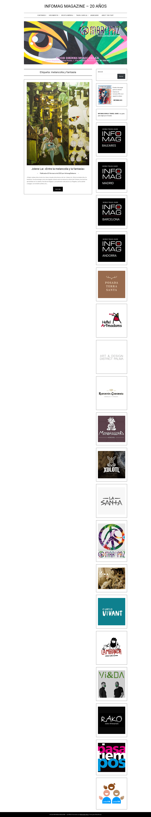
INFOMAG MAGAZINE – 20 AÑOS (75, 6)
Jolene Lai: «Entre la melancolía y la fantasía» (58, 168)
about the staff (108, 15)
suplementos (53, 15)
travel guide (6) (81, 15)
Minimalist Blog (84, 814)
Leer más (58, 189)
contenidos (41, 15)
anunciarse (94, 15)
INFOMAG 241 (118, 100)
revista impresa (67, 15)
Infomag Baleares (70, 173)
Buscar (100, 72)
